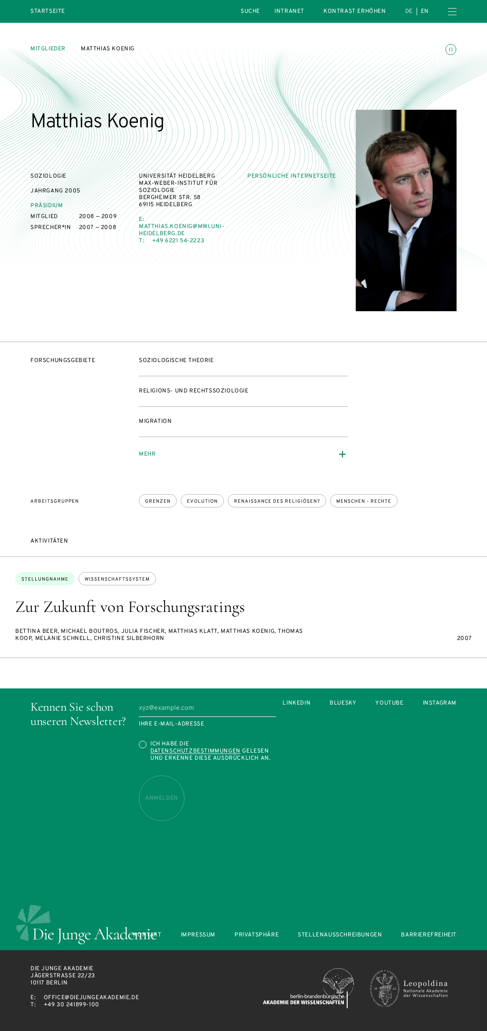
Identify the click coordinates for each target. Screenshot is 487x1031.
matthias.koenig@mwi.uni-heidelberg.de (181, 230)
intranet (289, 11)
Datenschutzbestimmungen (195, 751)
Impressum (198, 935)
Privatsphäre (256, 935)
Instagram (440, 703)
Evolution (202, 501)
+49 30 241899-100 (71, 1005)
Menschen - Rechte (363, 501)
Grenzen (158, 501)
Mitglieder (48, 49)
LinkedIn (296, 703)
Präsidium (46, 206)
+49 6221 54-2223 (178, 241)
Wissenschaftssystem (117, 579)
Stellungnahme (44, 579)
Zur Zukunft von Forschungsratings (130, 607)
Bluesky (343, 703)
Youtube (389, 703)
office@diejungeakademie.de (91, 998)
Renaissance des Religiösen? (277, 501)
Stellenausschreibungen (340, 935)
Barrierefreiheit (429, 935)
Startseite (47, 11)
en (425, 11)
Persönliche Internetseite (291, 176)
